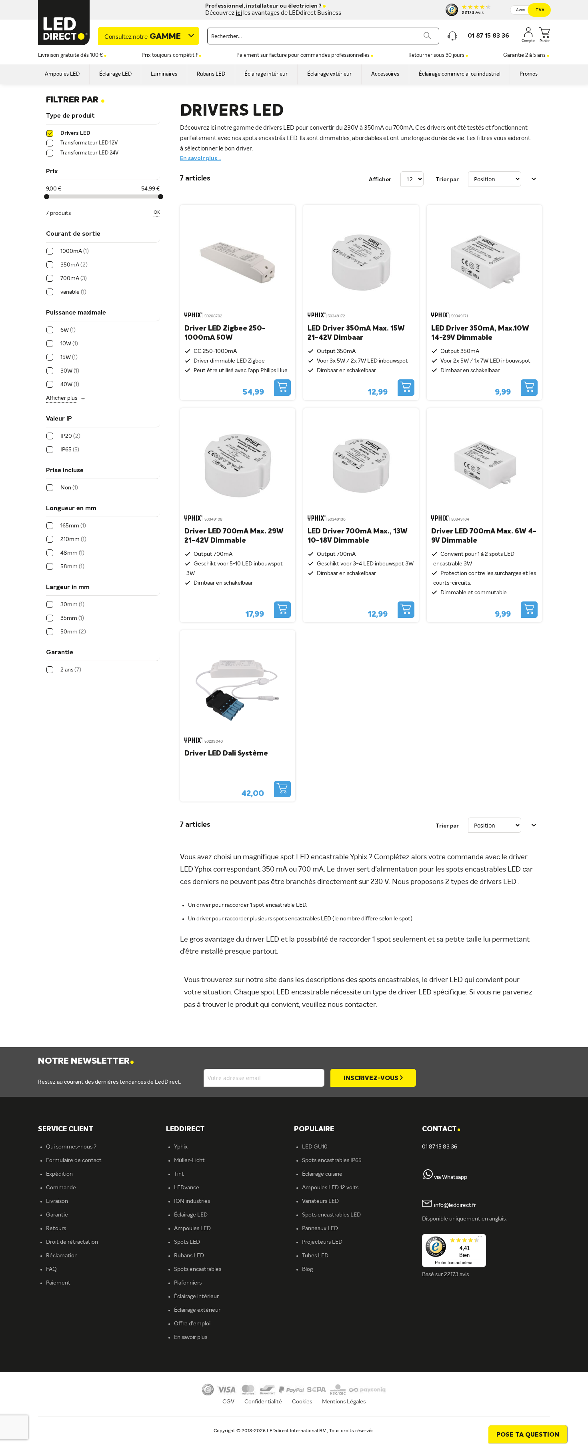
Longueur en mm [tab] (71, 508)
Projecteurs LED (322, 1242)
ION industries (192, 1201)
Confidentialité (263, 1402)
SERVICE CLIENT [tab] (65, 1129)
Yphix (181, 1147)
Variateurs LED (320, 1201)
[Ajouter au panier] (282, 387)
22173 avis (456, 1274)
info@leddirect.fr (455, 1205)
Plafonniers (188, 1283)
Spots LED (187, 1242)
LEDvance (186, 1187)
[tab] (230, 1129)
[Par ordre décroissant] (534, 178)
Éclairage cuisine (322, 1174)
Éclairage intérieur (196, 1296)
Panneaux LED (320, 1228)
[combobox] (323, 36)
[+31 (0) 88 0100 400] (428, 1177)
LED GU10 (315, 1147)
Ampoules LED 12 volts (330, 1187)
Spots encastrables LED (331, 1215)
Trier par (447, 179)
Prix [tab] (52, 171)
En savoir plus (190, 1337)
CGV (228, 1402)
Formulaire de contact (74, 1160)
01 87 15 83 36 (439, 1147)
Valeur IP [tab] (59, 419)
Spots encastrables (197, 1269)
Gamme (142, 37)
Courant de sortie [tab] (73, 234)
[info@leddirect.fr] (427, 1205)
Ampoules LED (192, 1228)
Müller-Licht (189, 1160)
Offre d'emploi (192, 1324)
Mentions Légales (344, 1402)
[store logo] (64, 22)
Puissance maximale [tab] (76, 313)
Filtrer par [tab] (75, 100)
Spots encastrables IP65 (332, 1160)
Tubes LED (315, 1256)
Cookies (302, 1402)
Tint (179, 1174)
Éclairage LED (191, 1215)
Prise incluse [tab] (65, 470)
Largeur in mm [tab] (68, 587)
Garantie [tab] (59, 652)
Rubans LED (189, 1256)
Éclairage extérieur (197, 1310)
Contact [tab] (441, 1129)
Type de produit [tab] (70, 116)
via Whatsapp (450, 1177)
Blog (307, 1269)
